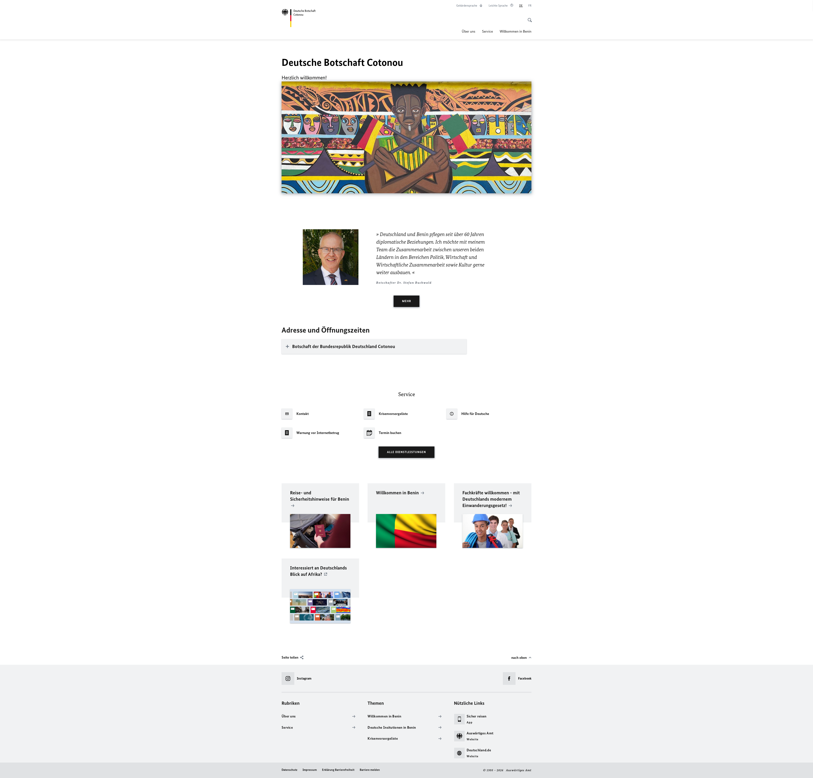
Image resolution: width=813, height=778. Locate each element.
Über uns (468, 31)
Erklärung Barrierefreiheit (338, 770)
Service (487, 31)
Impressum (310, 770)
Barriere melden (370, 770)
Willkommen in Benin (515, 31)
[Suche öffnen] (528, 17)
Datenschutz (289, 770)
